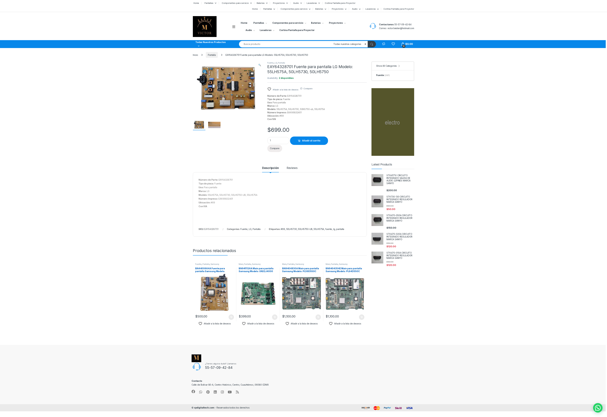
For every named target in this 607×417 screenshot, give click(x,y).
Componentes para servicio (235, 3)
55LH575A (319, 229)
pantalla (340, 229)
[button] (259, 65)
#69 (283, 229)
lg (334, 229)
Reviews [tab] (292, 168)
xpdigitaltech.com (204, 407)
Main (241, 264)
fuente (328, 229)
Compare (308, 88)
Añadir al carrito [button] (230, 317)
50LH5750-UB (305, 229)
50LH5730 (291, 229)
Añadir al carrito (311, 140)
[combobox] (285, 44)
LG (276, 63)
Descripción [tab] (270, 168)
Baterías (261, 3)
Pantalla (212, 55)
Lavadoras (312, 3)
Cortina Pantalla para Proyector (340, 3)
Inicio (195, 55)
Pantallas (208, 3)
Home (196, 3)
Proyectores (278, 3)
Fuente (270, 63)
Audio (296, 3)
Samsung (215, 264)
